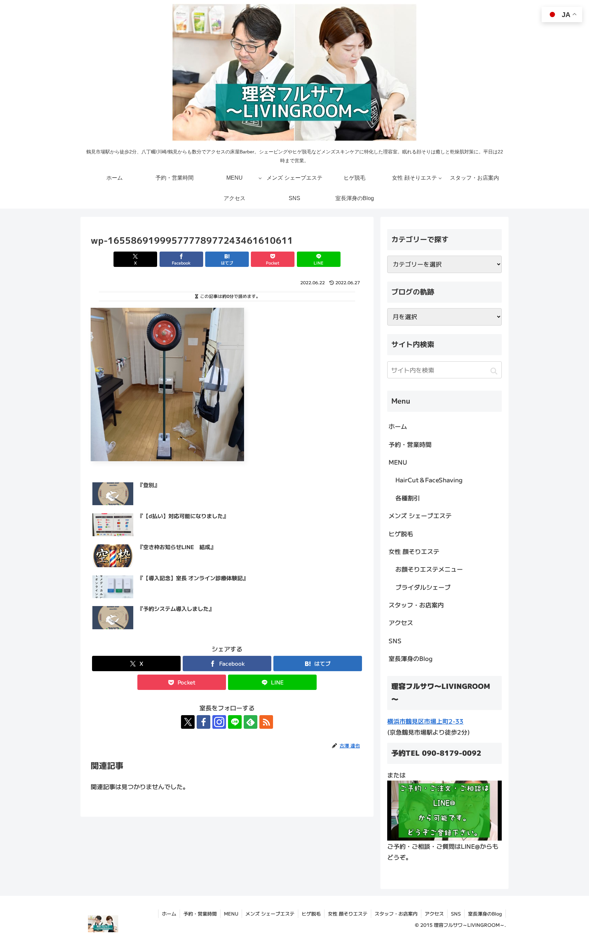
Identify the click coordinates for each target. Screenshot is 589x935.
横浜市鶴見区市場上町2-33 (425, 721)
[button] (494, 371)
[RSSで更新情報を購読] (266, 722)
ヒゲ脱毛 (401, 533)
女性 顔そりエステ (414, 551)
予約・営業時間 (410, 444)
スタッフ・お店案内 (416, 604)
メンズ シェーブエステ (420, 515)
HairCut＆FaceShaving (429, 479)
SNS (395, 640)
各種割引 (407, 497)
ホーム (398, 426)
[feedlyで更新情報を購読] (250, 722)
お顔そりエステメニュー (429, 568)
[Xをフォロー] (188, 722)
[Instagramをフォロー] (219, 722)
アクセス (401, 622)
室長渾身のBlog (411, 658)
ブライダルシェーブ (423, 587)
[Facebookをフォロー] (203, 722)
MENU (398, 461)
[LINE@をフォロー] (235, 722)
